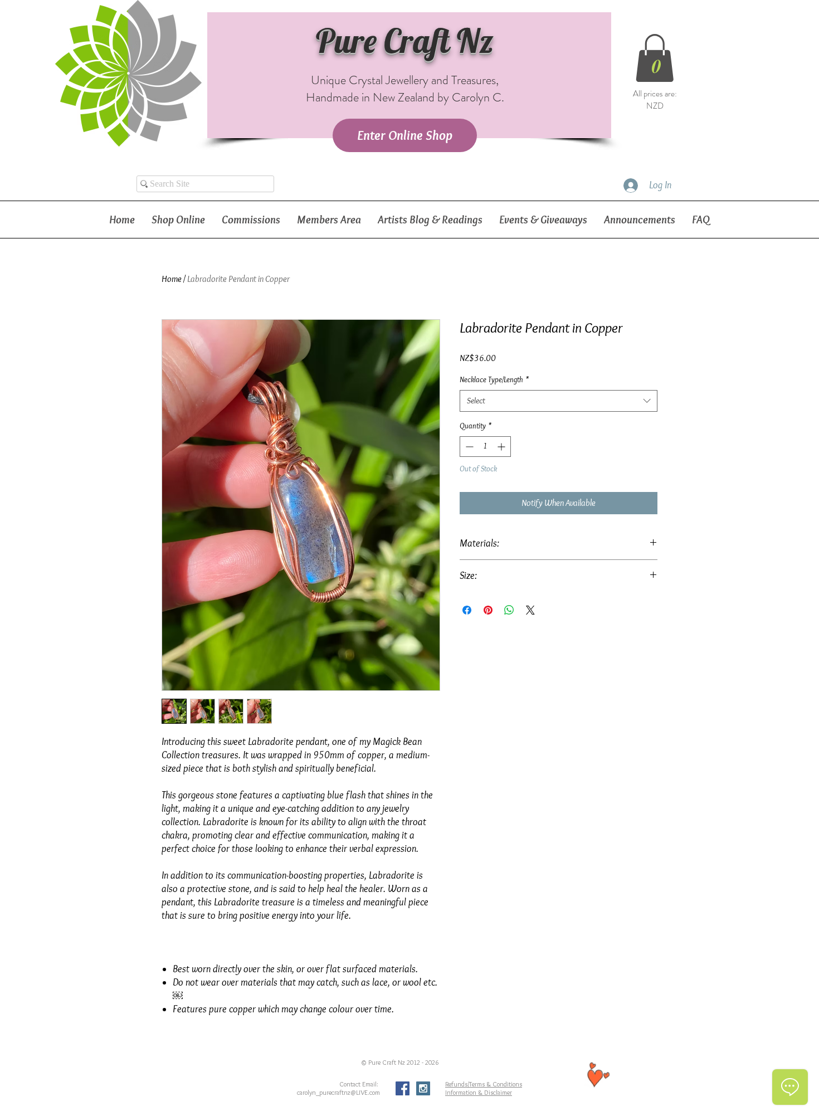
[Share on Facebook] (467, 610)
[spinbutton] (485, 446)
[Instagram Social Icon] (423, 1088)
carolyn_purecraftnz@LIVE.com (338, 1092)
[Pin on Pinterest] (488, 610)
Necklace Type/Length (494, 379)
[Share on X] (530, 610)
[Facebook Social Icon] (403, 1088)
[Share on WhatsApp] (509, 610)
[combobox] (558, 401)
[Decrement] (468, 446)
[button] (655, 58)
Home (172, 279)
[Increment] (502, 446)
